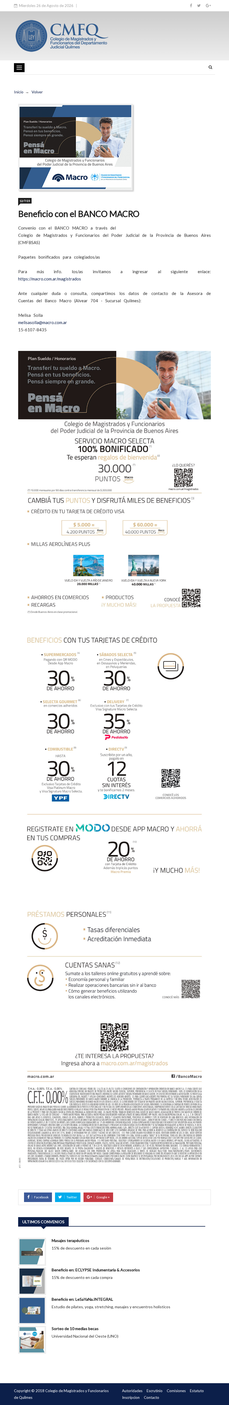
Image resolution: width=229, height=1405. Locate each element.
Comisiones (176, 1390)
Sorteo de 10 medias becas (75, 1328)
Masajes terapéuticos (70, 1240)
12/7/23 (25, 200)
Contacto (151, 1397)
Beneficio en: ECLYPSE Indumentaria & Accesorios (96, 1269)
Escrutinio (155, 1390)
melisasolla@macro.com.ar (42, 322)
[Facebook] (191, 5)
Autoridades (132, 1390)
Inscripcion (131, 1397)
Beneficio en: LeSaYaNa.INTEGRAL (82, 1299)
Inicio (18, 91)
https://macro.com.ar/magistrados (49, 278)
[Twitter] (199, 5)
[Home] (61, 35)
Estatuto (197, 1390)
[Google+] (208, 5)
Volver (37, 91)
